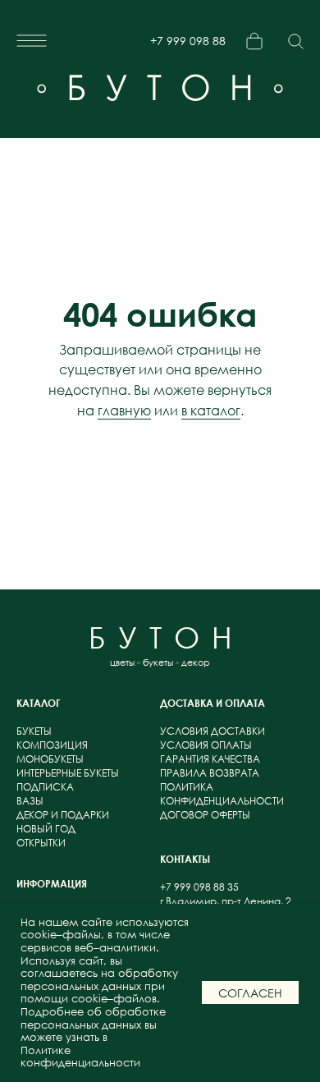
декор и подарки (62, 815)
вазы (29, 801)
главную (124, 410)
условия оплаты (206, 745)
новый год (45, 829)
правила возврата (209, 773)
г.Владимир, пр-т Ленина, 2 (225, 901)
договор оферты (205, 815)
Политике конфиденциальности (80, 1057)
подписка (45, 787)
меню (111, 41)
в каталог (210, 410)
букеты (34, 731)
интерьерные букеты (67, 773)
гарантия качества (210, 759)
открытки (41, 843)
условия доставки (212, 731)
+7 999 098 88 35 (188, 47)
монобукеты (50, 759)
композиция (52, 745)
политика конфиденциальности (222, 794)
